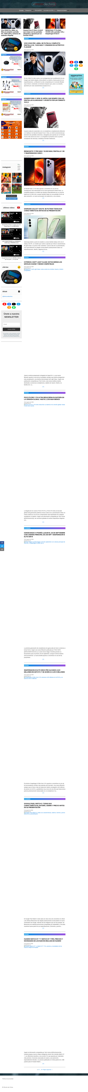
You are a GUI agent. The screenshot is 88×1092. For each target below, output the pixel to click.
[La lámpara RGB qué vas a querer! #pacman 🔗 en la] (17, 178)
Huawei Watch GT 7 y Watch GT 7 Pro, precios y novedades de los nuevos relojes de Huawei (43, 940)
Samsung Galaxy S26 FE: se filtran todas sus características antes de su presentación (43, 210)
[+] (43, 87)
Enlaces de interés (62, 10)
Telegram (4, 54)
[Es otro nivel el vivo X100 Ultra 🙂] (17, 189)
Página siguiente (47, 1069)
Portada (21, 10)
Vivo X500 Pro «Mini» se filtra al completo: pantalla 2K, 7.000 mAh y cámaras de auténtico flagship (44, 45)
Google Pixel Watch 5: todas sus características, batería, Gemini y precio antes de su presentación (44, 805)
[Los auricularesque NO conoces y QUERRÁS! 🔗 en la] (6, 178)
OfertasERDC (38, 10)
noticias (26, 38)
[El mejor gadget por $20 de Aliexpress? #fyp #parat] (6, 189)
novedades (27, 93)
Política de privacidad (7, 1078)
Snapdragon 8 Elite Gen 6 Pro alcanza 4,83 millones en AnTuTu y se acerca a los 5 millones (44, 671)
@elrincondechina (7, 296)
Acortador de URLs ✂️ (49, 10)
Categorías (28, 10)
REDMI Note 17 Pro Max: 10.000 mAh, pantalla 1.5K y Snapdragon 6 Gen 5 (44, 152)
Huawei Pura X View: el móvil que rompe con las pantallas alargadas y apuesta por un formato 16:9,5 (44, 100)
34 (41, 1069)
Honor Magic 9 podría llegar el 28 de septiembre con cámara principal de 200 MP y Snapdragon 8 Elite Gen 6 (44, 535)
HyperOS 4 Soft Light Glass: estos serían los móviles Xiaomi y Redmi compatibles (43, 263)
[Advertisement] (11, 149)
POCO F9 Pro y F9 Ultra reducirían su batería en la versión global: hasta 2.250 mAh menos (44, 398)
